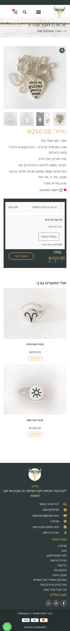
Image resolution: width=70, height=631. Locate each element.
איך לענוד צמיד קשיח (55, 589)
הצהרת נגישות (58, 560)
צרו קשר (62, 565)
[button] (38, 12)
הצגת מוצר (35, 358)
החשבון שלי (60, 570)
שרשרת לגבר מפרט (45, 31)
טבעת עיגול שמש (35, 420)
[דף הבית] (65, 31)
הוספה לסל (21, 256)
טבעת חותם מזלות (35, 344)
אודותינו (62, 546)
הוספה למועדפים (49, 190)
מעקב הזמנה (59, 575)
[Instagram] (56, 603)
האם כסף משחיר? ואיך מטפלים (50, 580)
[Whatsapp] (48, 603)
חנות (64, 551)
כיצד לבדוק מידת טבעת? (53, 585)
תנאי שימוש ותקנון (57, 555)
